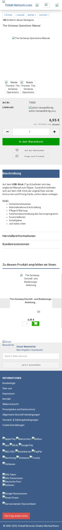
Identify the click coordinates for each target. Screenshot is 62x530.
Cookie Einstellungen (13, 425)
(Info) (53, 111)
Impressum (8, 393)
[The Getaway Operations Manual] (31, 55)
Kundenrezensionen (15, 244)
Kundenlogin (8, 383)
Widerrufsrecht (10, 404)
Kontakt (6, 399)
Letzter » (44, 15)
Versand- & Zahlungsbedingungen (20, 420)
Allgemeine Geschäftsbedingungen (21, 414)
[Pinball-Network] (16, 5)
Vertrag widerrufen (16, 516)
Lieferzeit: (8, 107)
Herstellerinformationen (18, 236)
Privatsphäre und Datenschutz (18, 409)
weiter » (32, 15)
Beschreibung (11, 173)
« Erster (8, 15)
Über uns (7, 388)
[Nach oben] (53, 525)
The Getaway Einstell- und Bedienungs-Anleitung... (31, 301)
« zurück (20, 15)
